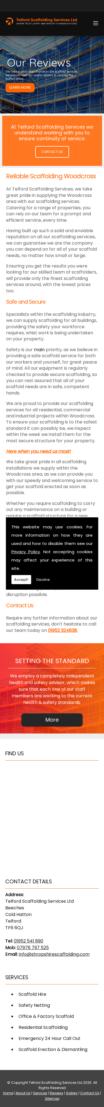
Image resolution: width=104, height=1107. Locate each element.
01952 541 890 (28, 941)
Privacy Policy (25, 552)
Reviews (56, 1093)
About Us (23, 1093)
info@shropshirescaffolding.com (54, 954)
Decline (43, 579)
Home (8, 1093)
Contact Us (52, 151)
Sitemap (52, 1098)
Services (40, 1093)
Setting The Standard (52, 660)
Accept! (21, 579)
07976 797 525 (33, 947)
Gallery (72, 1093)
